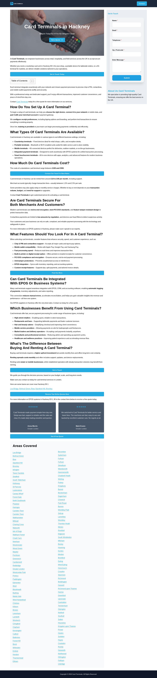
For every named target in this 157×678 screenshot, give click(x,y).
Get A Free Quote (57, 436)
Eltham (15, 661)
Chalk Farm (17, 538)
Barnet (60, 489)
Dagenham (62, 496)
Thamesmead (18, 658)
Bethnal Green (24, 389)
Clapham (16, 627)
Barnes (60, 506)
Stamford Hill (40, 389)
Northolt (61, 613)
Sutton (60, 619)
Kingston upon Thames (67, 626)
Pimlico (15, 576)
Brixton (15, 610)
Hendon (16, 654)
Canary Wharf (18, 494)
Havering (61, 547)
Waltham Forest (19, 535)
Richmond (62, 578)
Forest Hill (17, 641)
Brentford (61, 558)
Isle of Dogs (17, 531)
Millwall (15, 521)
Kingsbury (62, 486)
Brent (15, 644)
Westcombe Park (19, 572)
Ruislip (60, 647)
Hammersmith (63, 472)
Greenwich (17, 559)
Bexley (60, 544)
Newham (16, 541)
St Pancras (17, 487)
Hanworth (61, 650)
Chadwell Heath (64, 476)
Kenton (60, 551)
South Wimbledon (65, 537)
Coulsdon (61, 643)
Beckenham (62, 493)
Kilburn (15, 607)
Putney (60, 482)
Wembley (61, 520)
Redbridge (17, 565)
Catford (15, 634)
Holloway (16, 483)
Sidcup (60, 513)
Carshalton (62, 602)
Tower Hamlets (18, 473)
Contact (142, 3)
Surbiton (61, 636)
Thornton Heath (64, 524)
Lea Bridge (14, 389)
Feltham (61, 660)
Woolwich (16, 620)
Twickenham (63, 606)
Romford (61, 530)
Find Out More (57, 273)
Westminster (17, 545)
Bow (32, 389)
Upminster (62, 599)
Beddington (62, 582)
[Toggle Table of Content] (31, 81)
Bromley (49, 389)
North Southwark (19, 500)
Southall (61, 616)
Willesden (16, 648)
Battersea (16, 637)
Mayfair (15, 552)
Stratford (16, 476)
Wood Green (17, 548)
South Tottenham (19, 480)
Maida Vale (17, 596)
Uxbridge (61, 664)
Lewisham (17, 613)
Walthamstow (18, 518)
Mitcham (61, 541)
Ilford (14, 586)
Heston (60, 633)
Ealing (60, 561)
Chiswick (61, 500)
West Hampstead (19, 600)
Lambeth (16, 617)
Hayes (60, 640)
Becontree (62, 452)
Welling (61, 479)
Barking (16, 593)
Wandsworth (62, 469)
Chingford (16, 624)
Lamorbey (62, 517)
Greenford (62, 595)
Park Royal (62, 503)
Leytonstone (17, 490)
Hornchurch (62, 568)
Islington (16, 470)
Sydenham (62, 455)
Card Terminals (22, 102)
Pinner (60, 630)
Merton (60, 527)
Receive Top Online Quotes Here (57, 394)
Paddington (17, 579)
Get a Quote (55, 40)
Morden (61, 554)
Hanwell (61, 585)
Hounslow (62, 623)
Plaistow (16, 504)
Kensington (17, 630)
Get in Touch (57, 370)
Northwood (62, 654)
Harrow (61, 592)
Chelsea (16, 603)
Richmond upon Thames (67, 589)
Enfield (15, 651)
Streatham (62, 465)
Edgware (61, 534)
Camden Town (18, 511)
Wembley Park (63, 510)
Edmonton (17, 583)
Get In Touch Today (57, 74)
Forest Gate (17, 497)
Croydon (61, 571)
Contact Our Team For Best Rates (57, 173)
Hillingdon (62, 657)
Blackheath (17, 589)
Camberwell (17, 562)
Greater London (19, 569)
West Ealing (62, 565)
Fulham (61, 458)
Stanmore (61, 575)
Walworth (16, 528)
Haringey (16, 507)
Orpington (61, 609)
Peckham (16, 555)
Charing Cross (18, 524)
